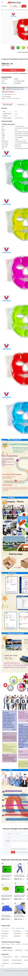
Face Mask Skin (5, 960)
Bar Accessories (17, 931)
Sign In (3, 98)
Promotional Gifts (17, 933)
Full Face (16, 956)
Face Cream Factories (7, 956)
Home (2, 9)
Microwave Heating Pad (7, 950)
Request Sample (23, 73)
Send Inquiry (13, 70)
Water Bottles (4, 936)
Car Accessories (4, 931)
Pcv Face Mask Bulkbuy (16, 963)
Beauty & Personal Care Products (22, 9)
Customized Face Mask (17, 960)
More (2, 965)
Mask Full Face (5, 963)
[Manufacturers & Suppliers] (14, 2)
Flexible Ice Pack (18, 950)
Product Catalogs (20, 928)
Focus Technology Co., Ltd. (17, 970)
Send (13, 852)
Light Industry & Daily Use (9, 9)
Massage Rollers (4, 933)
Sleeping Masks (17, 936)
